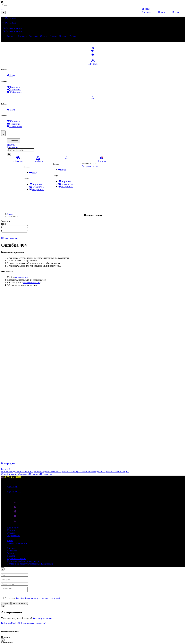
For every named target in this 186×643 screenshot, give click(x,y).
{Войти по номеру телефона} (31, 623)
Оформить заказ (90, 166)
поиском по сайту (32, 282)
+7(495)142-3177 (9, 18)
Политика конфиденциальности (23, 561)
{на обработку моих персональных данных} (38, 598)
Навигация (12, 147)
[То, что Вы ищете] (11, 477)
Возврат (63, 36)
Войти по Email (9, 623)
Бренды (11, 36)
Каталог (14, 141)
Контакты (12, 550)
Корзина (15, 87)
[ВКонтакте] (15, 503)
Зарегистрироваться (17, 543)
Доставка (22, 36)
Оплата (44, 36)
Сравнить (15, 89)
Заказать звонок (19, 603)
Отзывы (11, 533)
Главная (10, 214)
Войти (10, 540)
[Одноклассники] (15, 512)
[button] (93, 48)
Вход (12, 75)
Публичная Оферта (16, 558)
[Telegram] (15, 508)
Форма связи (13, 535)
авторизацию (21, 277)
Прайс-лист (12, 527)
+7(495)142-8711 (9, 23)
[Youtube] (15, 517)
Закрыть (6, 603)
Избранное (15, 92)
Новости (11, 530)
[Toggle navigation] (3, 133)
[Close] (3, 12)
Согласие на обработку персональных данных (30, 563)
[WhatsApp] (15, 521)
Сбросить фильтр (9, 238)
